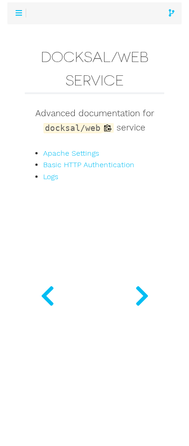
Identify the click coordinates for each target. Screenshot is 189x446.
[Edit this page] (171, 13)
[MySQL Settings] (47, 294)
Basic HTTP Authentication (88, 165)
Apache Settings (71, 153)
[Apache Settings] (141, 294)
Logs (50, 177)
